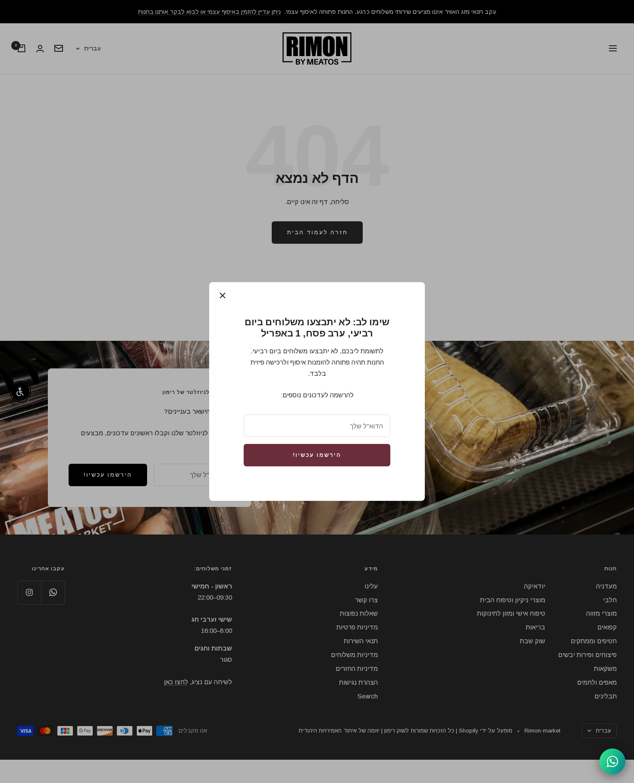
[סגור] (223, 295)
